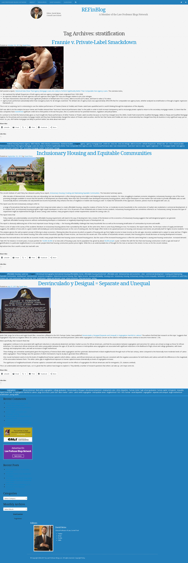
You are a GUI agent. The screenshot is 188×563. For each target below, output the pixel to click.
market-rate (4, 278)
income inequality (150, 276)
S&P (21, 148)
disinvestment (32, 276)
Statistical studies (67, 144)
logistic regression (152, 146)
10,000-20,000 (47, 241)
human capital (162, 390)
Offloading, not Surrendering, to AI (18, 485)
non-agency (180, 146)
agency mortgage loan (94, 144)
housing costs (109, 276)
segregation (11, 390)
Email (59, 536)
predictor (16, 148)
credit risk (106, 144)
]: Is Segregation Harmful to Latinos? (129, 335)
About (32, 2)
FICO (171, 144)
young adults (14, 394)
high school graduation (148, 390)
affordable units (112, 274)
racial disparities (137, 392)
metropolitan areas (99, 392)
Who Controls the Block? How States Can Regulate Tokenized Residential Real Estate (19, 480)
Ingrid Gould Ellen (6, 392)
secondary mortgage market (34, 148)
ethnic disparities (122, 390)
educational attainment (93, 390)
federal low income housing (63, 276)
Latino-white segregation (82, 392)
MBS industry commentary (50, 144)
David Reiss (27, 45)
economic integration (45, 276)
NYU (119, 392)
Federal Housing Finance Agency (18, 144)
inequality (180, 390)
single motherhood (175, 392)
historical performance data (103, 146)
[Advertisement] (90, 22)
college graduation (59, 390)
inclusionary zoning (137, 276)
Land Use (24, 274)
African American (29, 390)
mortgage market (169, 146)
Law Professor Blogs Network (14, 2)
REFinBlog (93, 9)
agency (82, 144)
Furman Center (134, 390)
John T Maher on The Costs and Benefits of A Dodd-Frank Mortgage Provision (18, 422)
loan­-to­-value (140, 146)
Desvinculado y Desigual (76, 390)
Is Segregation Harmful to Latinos (25, 392)
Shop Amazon (55, 2)
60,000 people (109, 241)
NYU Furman (125, 392)
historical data (179, 144)
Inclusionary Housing (122, 276)
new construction (15, 278)
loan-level (131, 146)
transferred (19, 112)
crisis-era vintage (124, 144)
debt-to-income (136, 144)
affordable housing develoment (95, 274)
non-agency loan (6, 148)
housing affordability (96, 276)
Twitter (60, 534)
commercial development (155, 274)
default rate (161, 144)
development (21, 276)
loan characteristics (120, 146)
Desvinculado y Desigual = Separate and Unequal (94, 283)
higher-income (83, 276)
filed (75, 276)
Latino (70, 392)
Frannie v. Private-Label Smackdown (94, 42)
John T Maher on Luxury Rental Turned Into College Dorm (17, 404)
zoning (94, 278)
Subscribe (68, 2)
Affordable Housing (14, 274)
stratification (49, 148)
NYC (34, 278)
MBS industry (35, 144)
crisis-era (114, 144)
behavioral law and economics (129, 274)
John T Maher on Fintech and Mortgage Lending (16, 413)
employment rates (109, 390)
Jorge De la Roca (44, 392)
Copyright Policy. (80, 558)
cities (143, 274)
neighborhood (112, 392)
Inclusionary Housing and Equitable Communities (94, 152)
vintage (57, 148)
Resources (42, 2)
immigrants (172, 390)
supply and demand (53, 278)
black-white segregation (44, 390)
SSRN (59, 540)
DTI (167, 144)
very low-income (85, 278)
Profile (60, 538)
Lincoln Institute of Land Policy (176, 276)
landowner (161, 276)
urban (63, 278)
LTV (160, 146)
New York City (27, 278)
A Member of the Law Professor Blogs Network (123, 14)
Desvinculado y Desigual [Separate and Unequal (99, 335)
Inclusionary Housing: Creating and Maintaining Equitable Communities (74, 193)
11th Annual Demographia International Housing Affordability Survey (60, 274)
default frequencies (149, 144)
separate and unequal (160, 392)
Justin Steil (54, 392)
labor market (63, 392)
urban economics (72, 278)
